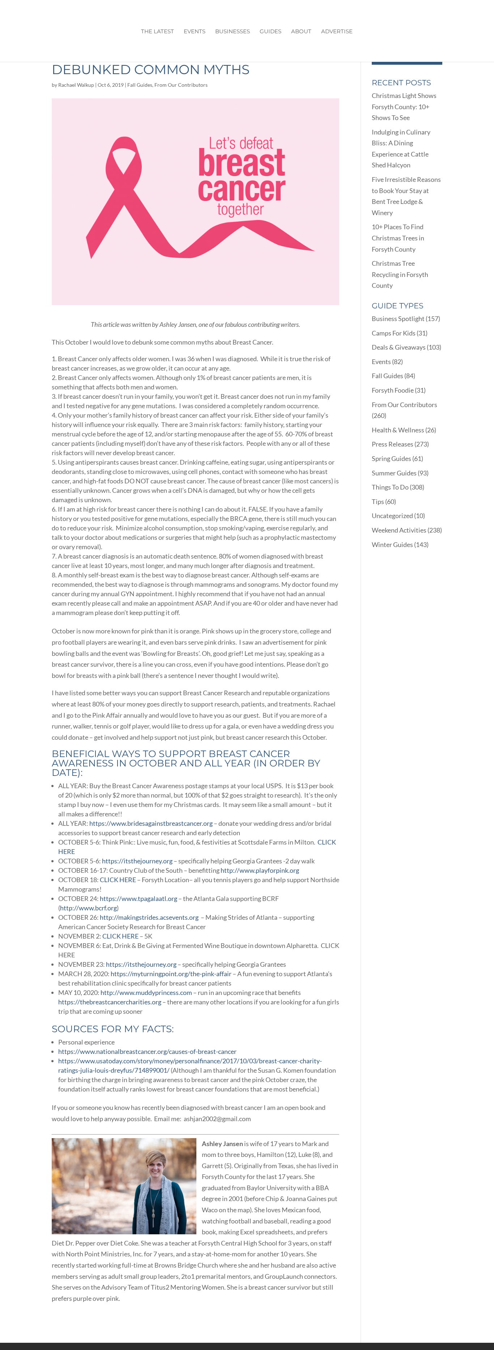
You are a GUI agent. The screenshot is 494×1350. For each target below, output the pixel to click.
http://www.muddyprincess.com (146, 992)
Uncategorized (392, 516)
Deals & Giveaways (399, 347)
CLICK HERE (118, 880)
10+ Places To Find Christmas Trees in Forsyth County (398, 238)
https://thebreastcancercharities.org (109, 1002)
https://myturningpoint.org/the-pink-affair (171, 974)
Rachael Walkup (76, 85)
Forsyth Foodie (393, 390)
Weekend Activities (399, 530)
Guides (270, 32)
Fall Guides (139, 85)
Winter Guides (392, 544)
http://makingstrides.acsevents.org (149, 917)
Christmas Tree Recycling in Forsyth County (400, 274)
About (301, 32)
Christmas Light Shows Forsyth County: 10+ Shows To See (404, 106)
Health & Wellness (398, 430)
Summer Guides (394, 473)
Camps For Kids (394, 333)
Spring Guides (391, 458)
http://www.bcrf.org (88, 908)
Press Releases (392, 444)
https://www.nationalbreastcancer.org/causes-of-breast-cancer (147, 1051)
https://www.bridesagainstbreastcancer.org (151, 823)
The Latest (157, 32)
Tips (378, 501)
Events (194, 32)
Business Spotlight (398, 318)
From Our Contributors (181, 85)
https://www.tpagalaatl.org (138, 898)
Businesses (232, 32)
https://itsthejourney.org (137, 861)
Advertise (337, 32)
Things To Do (390, 487)
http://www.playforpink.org (260, 870)
